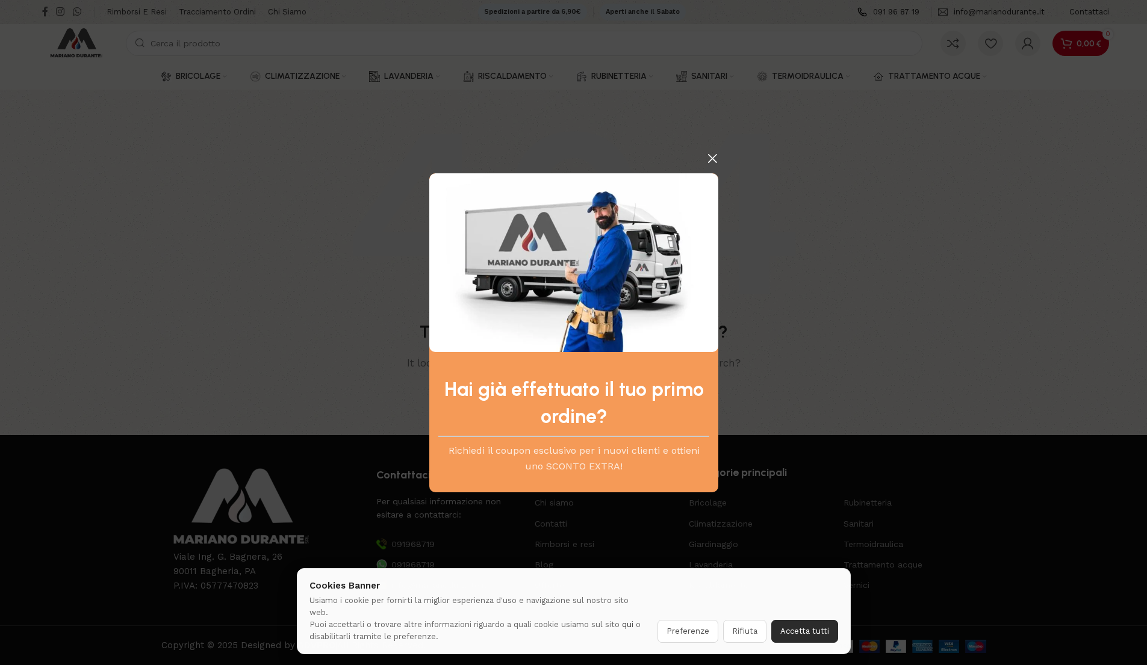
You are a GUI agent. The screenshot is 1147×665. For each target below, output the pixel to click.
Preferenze (688, 631)
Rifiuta (744, 631)
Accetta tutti (804, 631)
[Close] (712, 158)
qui (627, 624)
